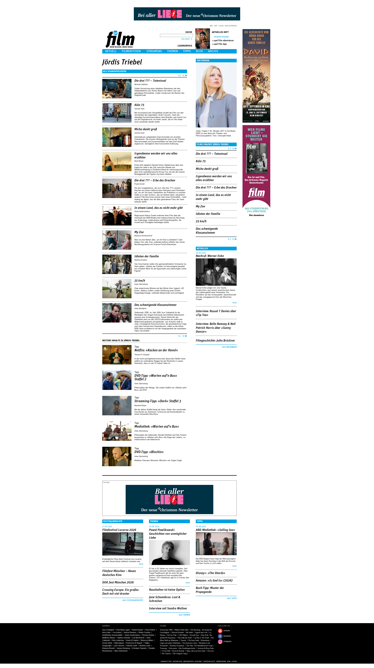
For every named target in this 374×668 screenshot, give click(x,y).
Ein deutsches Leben (190, 643)
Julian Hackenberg (132, 635)
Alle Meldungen (229, 347)
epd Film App (220, 44)
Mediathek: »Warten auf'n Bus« (156, 426)
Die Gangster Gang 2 (180, 654)
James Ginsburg (123, 648)
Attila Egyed (119, 643)
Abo (211, 26)
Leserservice (185, 46)
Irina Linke (106, 632)
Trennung (163, 648)
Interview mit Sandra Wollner (168, 608)
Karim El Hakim (132, 640)
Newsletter (166, 661)
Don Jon (211, 651)
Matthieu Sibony (108, 638)
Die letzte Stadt (193, 640)
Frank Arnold (139, 184)
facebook (227, 636)
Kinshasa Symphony (177, 646)
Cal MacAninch (138, 638)
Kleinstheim (205, 640)
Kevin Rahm (150, 630)
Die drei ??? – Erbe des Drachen (154, 180)
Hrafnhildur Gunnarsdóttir (112, 635)
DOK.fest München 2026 (118, 582)
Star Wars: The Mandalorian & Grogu (200, 646)
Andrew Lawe (144, 646)
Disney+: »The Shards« (210, 573)
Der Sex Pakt (171, 635)
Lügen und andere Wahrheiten (170, 643)
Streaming (154, 51)
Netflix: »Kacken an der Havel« (156, 350)
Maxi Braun (138, 161)
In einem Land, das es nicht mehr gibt (158, 208)
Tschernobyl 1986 (166, 630)
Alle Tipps (232, 598)
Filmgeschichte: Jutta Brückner (215, 340)
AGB (228, 661)
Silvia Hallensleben (142, 211)
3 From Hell (166, 651)
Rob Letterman (118, 640)
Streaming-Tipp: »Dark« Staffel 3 (157, 401)
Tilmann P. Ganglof (141, 355)
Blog (199, 51)
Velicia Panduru (130, 632)
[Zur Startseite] (120, 47)
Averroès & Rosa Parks (206, 648)
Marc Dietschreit (121, 651)
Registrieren (231, 26)
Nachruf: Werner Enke (210, 256)
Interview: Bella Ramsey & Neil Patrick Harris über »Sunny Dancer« (216, 327)
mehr (234, 303)
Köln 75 (139, 105)
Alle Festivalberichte (132, 600)
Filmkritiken (131, 51)
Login (221, 26)
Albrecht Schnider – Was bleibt (182, 632)
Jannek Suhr (139, 109)
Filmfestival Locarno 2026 (119, 530)
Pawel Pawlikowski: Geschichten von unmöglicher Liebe (168, 533)
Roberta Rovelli (108, 648)
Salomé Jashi (131, 646)
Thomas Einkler (148, 635)
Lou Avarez (117, 632)
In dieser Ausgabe (221, 37)
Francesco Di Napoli (134, 643)
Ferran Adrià (107, 643)
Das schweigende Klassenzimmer (155, 305)
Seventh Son (194, 635)
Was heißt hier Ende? (185, 638)
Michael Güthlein (141, 84)
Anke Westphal (140, 308)
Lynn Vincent (119, 646)
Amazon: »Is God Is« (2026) (214, 580)
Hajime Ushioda (123, 638)
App (215, 26)
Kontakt (198, 661)
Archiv (213, 51)
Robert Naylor (137, 630)
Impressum (221, 661)
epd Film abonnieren (224, 40)
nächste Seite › (183, 75)
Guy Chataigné (108, 630)
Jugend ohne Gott (201, 632)
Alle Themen (184, 615)
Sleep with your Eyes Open (195, 651)
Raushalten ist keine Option (167, 589)
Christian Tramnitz (139, 648)
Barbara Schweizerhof (143, 236)
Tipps (187, 51)
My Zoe (139, 232)
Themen (172, 51)
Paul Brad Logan (123, 630)
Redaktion (177, 661)
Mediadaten (188, 661)
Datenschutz (209, 661)
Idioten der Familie (146, 256)
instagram (227, 641)
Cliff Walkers (183, 635)
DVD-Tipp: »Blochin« (149, 452)
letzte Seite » (186, 75)
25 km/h (139, 280)
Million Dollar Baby (182, 630)
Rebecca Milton (147, 640)
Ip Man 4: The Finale (201, 638)
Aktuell (111, 51)
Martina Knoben (140, 260)
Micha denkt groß (145, 129)
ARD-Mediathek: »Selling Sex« (215, 530)
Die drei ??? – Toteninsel (150, 80)
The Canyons (166, 654)
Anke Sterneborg (141, 284)
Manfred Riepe (140, 406)
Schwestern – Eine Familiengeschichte (182, 648)
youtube (227, 631)
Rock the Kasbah (178, 651)
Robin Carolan (144, 632)
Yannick (183, 640)
